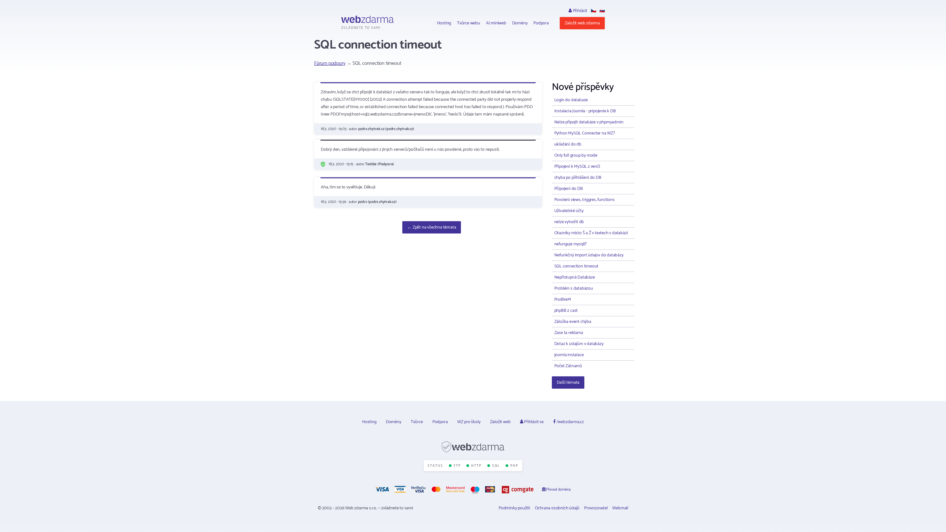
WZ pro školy (469, 422)
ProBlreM (562, 299)
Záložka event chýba (572, 321)
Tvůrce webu (468, 23)
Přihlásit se (533, 422)
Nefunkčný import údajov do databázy (589, 255)
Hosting (444, 23)
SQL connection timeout (576, 266)
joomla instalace (569, 355)
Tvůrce (417, 422)
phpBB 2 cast (566, 310)
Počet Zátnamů (568, 366)
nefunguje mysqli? (570, 244)
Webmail (620, 508)
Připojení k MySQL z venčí (577, 166)
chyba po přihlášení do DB (577, 177)
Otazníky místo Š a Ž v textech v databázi (591, 233)
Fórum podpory (329, 63)
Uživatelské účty (569, 211)
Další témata (568, 382)
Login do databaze (571, 100)
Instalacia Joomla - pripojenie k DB (585, 111)
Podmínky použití (514, 508)
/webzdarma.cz (570, 422)
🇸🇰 (602, 11)
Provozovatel (596, 508)
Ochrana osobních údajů (557, 508)
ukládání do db (567, 144)
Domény (520, 23)
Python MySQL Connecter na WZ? (584, 133)
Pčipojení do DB (568, 188)
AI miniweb (496, 23)
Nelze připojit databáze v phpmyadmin (589, 122)
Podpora (541, 23)
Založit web (500, 422)
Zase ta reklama (568, 332)
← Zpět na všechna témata (431, 227)
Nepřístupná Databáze (574, 277)
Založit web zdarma (582, 23)
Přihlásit (579, 11)
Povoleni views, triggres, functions (584, 199)
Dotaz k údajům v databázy (579, 344)
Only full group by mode (575, 155)
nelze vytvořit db (569, 222)
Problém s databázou (573, 288)
